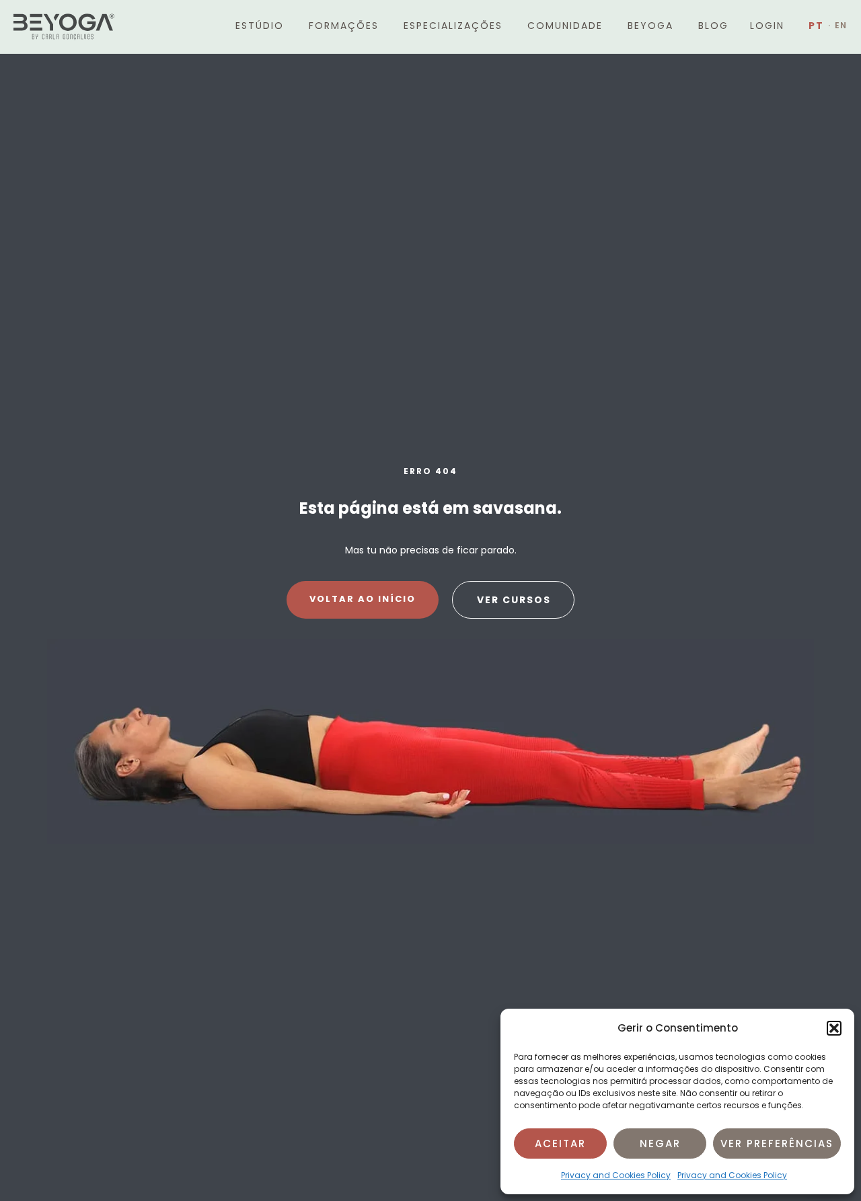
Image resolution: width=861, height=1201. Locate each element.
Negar (660, 1143)
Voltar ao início (362, 598)
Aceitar (560, 1143)
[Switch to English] (838, 26)
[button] (834, 1028)
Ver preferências (776, 1143)
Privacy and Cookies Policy (616, 1175)
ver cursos (514, 600)
